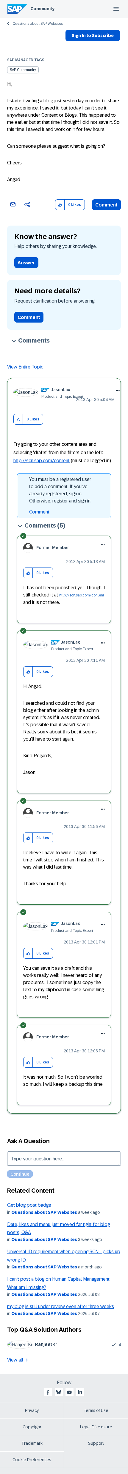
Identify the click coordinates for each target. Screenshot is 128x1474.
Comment (106, 204)
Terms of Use (96, 1410)
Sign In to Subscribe (93, 35)
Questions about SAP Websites (38, 23)
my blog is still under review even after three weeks (60, 1306)
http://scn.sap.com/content (41, 460)
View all (15, 1359)
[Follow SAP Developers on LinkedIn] (80, 1392)
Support (96, 1443)
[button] (60, 205)
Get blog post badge (29, 1205)
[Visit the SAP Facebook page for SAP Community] (48, 1392)
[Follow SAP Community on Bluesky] (58, 1392)
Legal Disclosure (96, 1426)
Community (42, 8)
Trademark (32, 1443)
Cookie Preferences (32, 1459)
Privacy (32, 1410)
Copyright (32, 1426)
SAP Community (23, 70)
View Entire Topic (25, 366)
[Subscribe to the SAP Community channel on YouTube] (69, 1392)
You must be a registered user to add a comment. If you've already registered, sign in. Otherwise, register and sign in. (60, 490)
